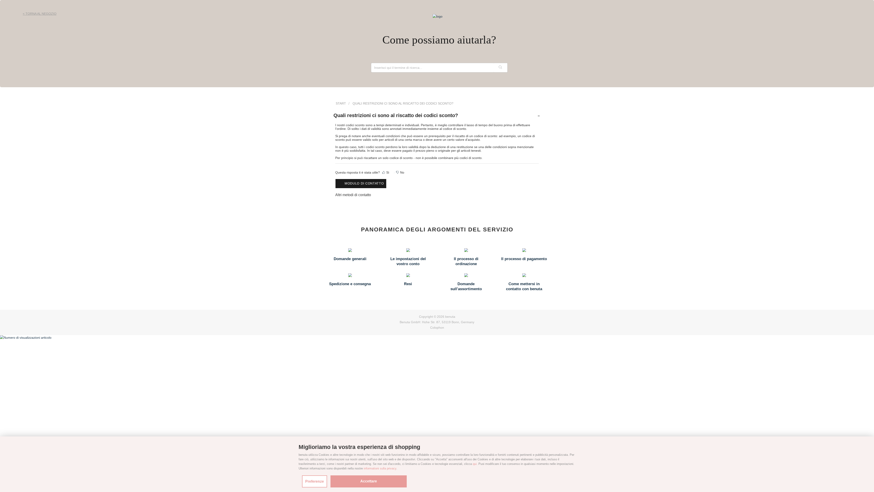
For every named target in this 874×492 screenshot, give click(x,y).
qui (475, 464)
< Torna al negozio (39, 13)
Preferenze (314, 481)
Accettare (368, 481)
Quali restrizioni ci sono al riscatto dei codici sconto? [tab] (395, 115)
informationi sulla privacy (380, 468)
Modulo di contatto (364, 183)
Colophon (437, 327)
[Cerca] (500, 67)
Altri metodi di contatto (353, 195)
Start (341, 103)
